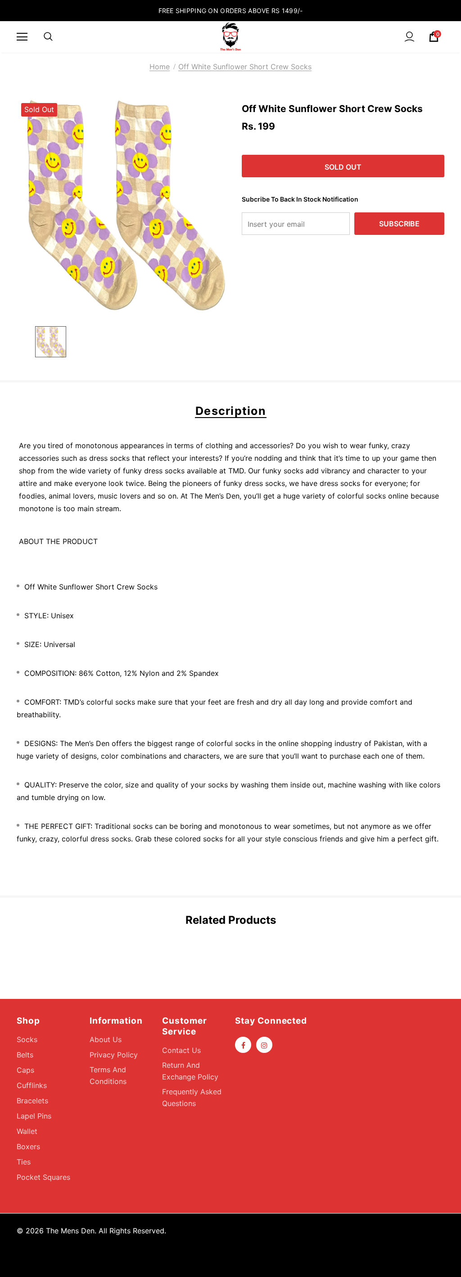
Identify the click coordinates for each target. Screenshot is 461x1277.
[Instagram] (264, 1045)
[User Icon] (409, 36)
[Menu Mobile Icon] (22, 36)
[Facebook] (243, 1045)
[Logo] (230, 36)
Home (159, 66)
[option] (123, 205)
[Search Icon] (48, 36)
